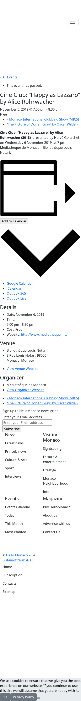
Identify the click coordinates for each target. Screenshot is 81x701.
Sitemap (8, 591)
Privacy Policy (23, 697)
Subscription (12, 575)
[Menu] (73, 22)
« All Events (8, 77)
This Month (14, 523)
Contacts (9, 583)
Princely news (16, 451)
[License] (35, 560)
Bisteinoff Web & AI (17, 560)
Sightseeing (52, 448)
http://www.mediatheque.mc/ (44, 334)
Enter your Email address (22, 417)
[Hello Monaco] (23, 21)
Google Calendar (20, 283)
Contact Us (51, 532)
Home (7, 566)
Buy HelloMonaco (57, 507)
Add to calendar (14, 221)
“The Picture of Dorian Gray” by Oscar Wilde (42, 124)
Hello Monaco (17, 555)
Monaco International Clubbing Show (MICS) (43, 119)
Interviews (13, 476)
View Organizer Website (25, 390)
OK (5, 697)
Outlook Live (16, 298)
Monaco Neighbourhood (55, 481)
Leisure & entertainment (54, 459)
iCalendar (14, 288)
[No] (38, 698)
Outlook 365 (16, 293)
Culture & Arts (16, 459)
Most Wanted (15, 532)
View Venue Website (22, 368)
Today (9, 515)
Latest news (14, 443)
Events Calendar (17, 507)
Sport (9, 468)
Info (46, 491)
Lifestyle (49, 470)
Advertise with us (56, 523)
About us (50, 515)
